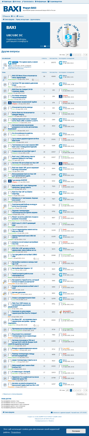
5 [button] (80, 55)
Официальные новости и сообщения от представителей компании (19, 67)
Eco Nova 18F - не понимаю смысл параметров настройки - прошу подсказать (22, 321)
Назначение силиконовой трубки (24, 102)
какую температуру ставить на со (24, 360)
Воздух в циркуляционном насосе (24, 348)
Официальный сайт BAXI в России (44, 418)
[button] (67, 55)
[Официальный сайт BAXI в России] (12, 8)
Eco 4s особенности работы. (22, 133)
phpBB (41, 416)
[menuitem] (13, 16)
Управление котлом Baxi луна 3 (24, 151)
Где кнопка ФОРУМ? (19, 180)
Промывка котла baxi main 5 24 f (24, 329)
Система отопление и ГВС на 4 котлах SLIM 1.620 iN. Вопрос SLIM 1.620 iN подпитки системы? (22, 342)
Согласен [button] (76, 431)
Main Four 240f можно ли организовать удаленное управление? (19, 305)
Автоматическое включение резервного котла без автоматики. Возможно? (23, 127)
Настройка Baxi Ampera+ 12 (22, 268)
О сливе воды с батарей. (21, 372)
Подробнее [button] (16, 432)
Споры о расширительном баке (23, 298)
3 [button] (75, 55)
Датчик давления (18, 292)
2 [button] (73, 55)
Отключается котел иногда (22, 107)
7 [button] (84, 55)
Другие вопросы (10, 52)
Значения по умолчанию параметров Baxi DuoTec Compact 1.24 (22, 313)
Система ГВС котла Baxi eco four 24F (25, 163)
